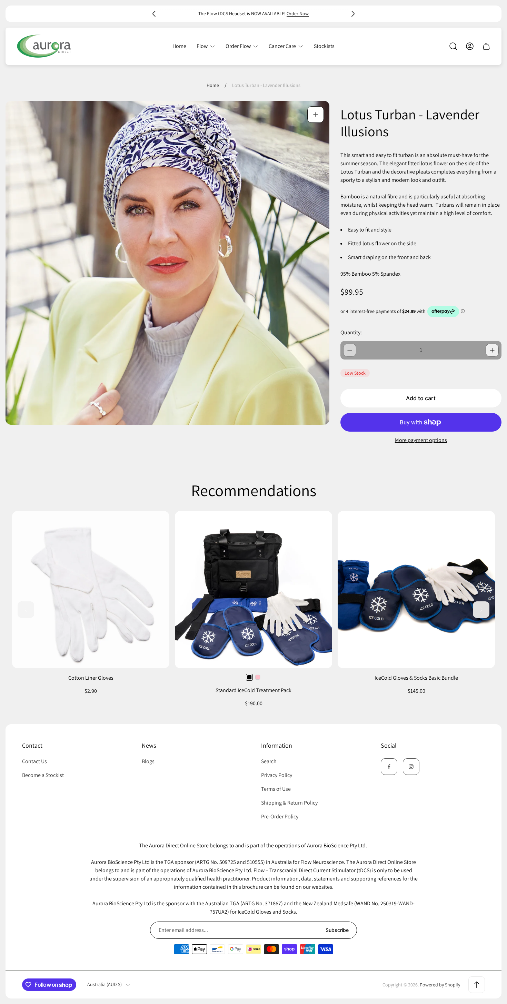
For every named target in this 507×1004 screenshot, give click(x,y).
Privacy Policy (276, 775)
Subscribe (337, 930)
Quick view (253, 653)
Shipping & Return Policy (289, 802)
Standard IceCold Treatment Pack (253, 690)
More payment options (421, 440)
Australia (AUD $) (104, 984)
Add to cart (421, 398)
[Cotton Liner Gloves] (90, 589)
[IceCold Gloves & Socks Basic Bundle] (416, 589)
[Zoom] (315, 114)
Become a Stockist (43, 775)
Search (269, 761)
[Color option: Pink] (257, 677)
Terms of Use (276, 789)
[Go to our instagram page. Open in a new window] (411, 766)
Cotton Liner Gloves (90, 677)
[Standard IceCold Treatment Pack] (253, 589)
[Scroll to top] (476, 984)
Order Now (298, 13)
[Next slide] (353, 14)
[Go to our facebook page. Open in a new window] (389, 766)
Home (213, 85)
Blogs (148, 761)
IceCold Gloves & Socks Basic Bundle (416, 677)
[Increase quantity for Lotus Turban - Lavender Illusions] (492, 350)
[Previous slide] (154, 14)
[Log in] (469, 46)
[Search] (453, 46)
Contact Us (34, 761)
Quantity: (351, 332)
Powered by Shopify (440, 985)
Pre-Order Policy (279, 816)
